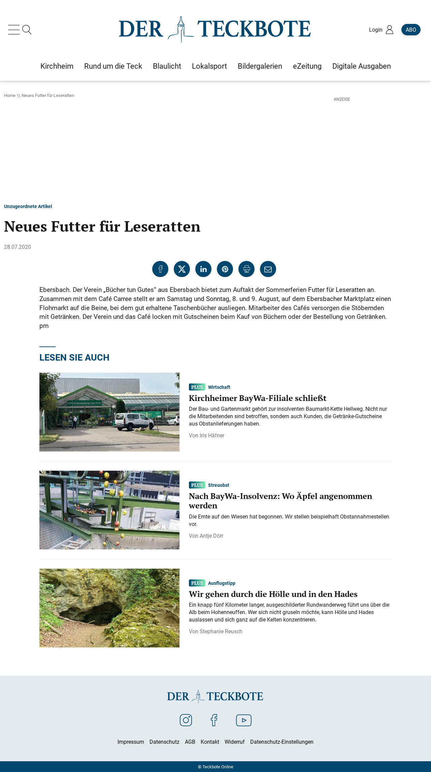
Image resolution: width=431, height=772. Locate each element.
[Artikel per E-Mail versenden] (268, 269)
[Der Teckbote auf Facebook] (214, 720)
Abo (411, 29)
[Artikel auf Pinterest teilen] (225, 269)
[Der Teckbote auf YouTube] (244, 720)
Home (9, 95)
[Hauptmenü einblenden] (15, 29)
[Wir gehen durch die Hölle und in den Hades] (109, 607)
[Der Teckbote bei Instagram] (186, 720)
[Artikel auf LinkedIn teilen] (203, 269)
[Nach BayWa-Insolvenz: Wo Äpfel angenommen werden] (109, 509)
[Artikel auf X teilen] (182, 269)
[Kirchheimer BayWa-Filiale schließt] (109, 411)
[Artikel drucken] (246, 269)
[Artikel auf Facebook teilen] (160, 269)
